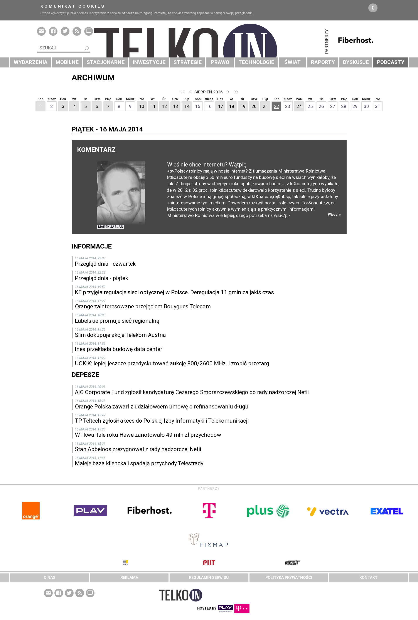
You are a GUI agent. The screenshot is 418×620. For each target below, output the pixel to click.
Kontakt (368, 577)
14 (186, 106)
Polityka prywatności (288, 577)
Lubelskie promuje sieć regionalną (117, 321)
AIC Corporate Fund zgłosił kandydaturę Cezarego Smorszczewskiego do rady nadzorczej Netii (192, 392)
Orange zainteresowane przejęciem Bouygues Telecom (143, 306)
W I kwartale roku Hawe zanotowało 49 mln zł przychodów (148, 435)
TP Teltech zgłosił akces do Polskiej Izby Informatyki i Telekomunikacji (162, 420)
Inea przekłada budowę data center (118, 349)
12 (164, 106)
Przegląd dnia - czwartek (105, 263)
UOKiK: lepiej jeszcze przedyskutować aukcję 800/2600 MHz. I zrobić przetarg (172, 363)
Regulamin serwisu (209, 577)
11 (153, 106)
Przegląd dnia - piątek (101, 278)
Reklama (129, 577)
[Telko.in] (209, 51)
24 (299, 106)
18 (231, 106)
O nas (50, 577)
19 (243, 106)
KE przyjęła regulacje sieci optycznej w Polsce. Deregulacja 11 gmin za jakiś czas (174, 292)
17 (220, 106)
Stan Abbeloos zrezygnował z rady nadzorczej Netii (138, 449)
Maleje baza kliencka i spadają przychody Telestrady (139, 463)
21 (265, 106)
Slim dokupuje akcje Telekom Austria (120, 335)
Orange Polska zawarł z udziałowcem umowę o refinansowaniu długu (161, 406)
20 (254, 106)
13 (175, 106)
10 (141, 106)
